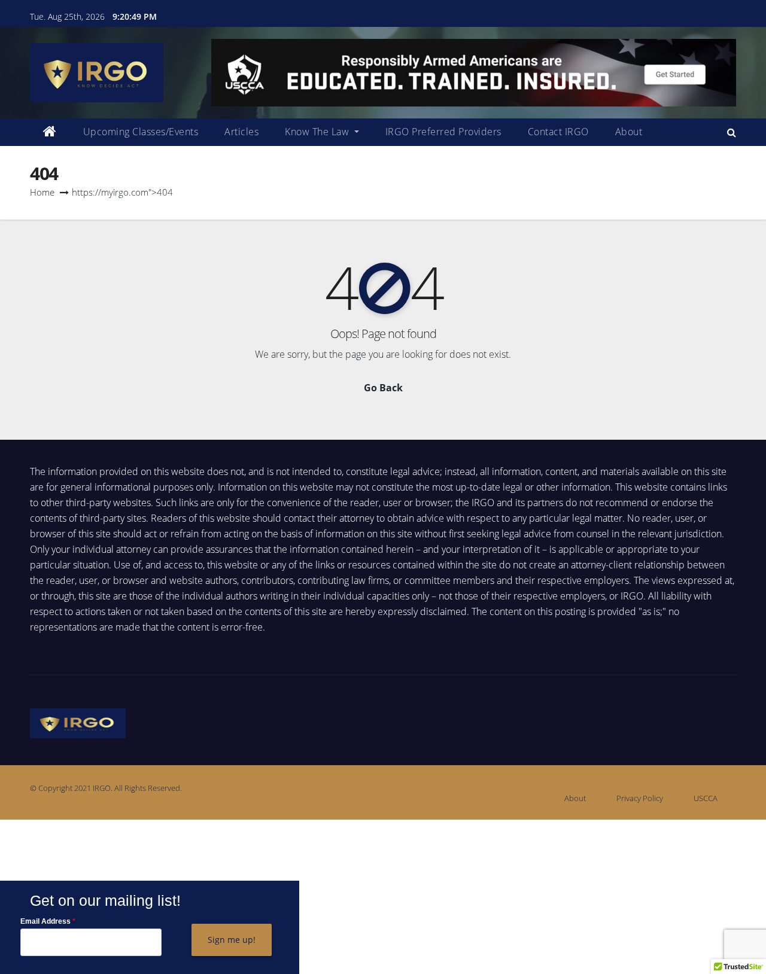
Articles (241, 131)
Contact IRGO (558, 131)
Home (42, 192)
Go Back (383, 387)
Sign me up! (232, 939)
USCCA (706, 798)
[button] (731, 132)
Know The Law (318, 131)
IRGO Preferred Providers (443, 131)
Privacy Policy (639, 798)
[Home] (50, 132)
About (629, 131)
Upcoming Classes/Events (141, 131)
